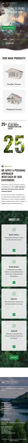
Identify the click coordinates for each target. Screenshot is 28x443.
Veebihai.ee (16, 440)
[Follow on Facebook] (2, 395)
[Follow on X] (6, 395)
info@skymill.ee (9, 426)
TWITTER (12, 39)
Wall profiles (4, 413)
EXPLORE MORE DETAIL (8, 27)
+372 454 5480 (7, 429)
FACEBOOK (5, 39)
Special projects (5, 410)
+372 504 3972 (8, 427)
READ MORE (14, 357)
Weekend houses (5, 408)
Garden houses (5, 406)
